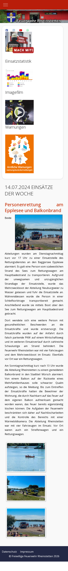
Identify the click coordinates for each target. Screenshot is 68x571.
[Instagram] (13, 30)
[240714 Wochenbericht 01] (26, 457)
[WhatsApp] (27, 30)
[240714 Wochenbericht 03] (26, 523)
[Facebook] (6, 30)
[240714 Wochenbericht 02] (26, 488)
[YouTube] (20, 30)
